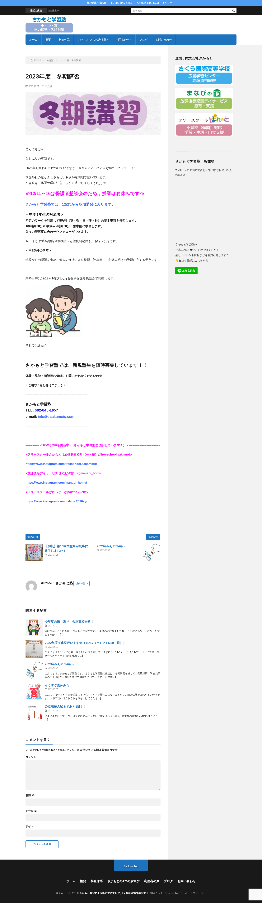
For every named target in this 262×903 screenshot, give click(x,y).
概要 (48, 39)
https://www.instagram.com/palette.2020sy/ (56, 501)
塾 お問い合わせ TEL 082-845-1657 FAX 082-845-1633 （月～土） (131, 2)
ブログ (143, 39)
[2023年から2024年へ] (151, 552)
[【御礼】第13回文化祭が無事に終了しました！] (34, 552)
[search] (233, 10)
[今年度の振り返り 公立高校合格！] (34, 627)
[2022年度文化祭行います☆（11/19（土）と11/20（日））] (34, 649)
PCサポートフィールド (192, 893)
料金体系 (64, 39)
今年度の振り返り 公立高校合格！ (69, 621)
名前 (30, 795)
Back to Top (131, 866)
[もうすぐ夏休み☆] (34, 691)
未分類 (48, 86)
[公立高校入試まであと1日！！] (34, 712)
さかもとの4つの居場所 (92, 39)
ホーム (33, 39)
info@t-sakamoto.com (56, 417)
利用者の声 (122, 39)
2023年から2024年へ (111, 546)
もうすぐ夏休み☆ (57, 685)
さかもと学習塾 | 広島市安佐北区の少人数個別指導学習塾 (112, 893)
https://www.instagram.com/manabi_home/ (56, 482)
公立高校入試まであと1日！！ (65, 706)
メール (31, 810)
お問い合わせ (164, 39)
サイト (30, 826)
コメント (31, 757)
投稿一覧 (81, 583)
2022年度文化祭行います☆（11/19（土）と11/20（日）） (85, 642)
